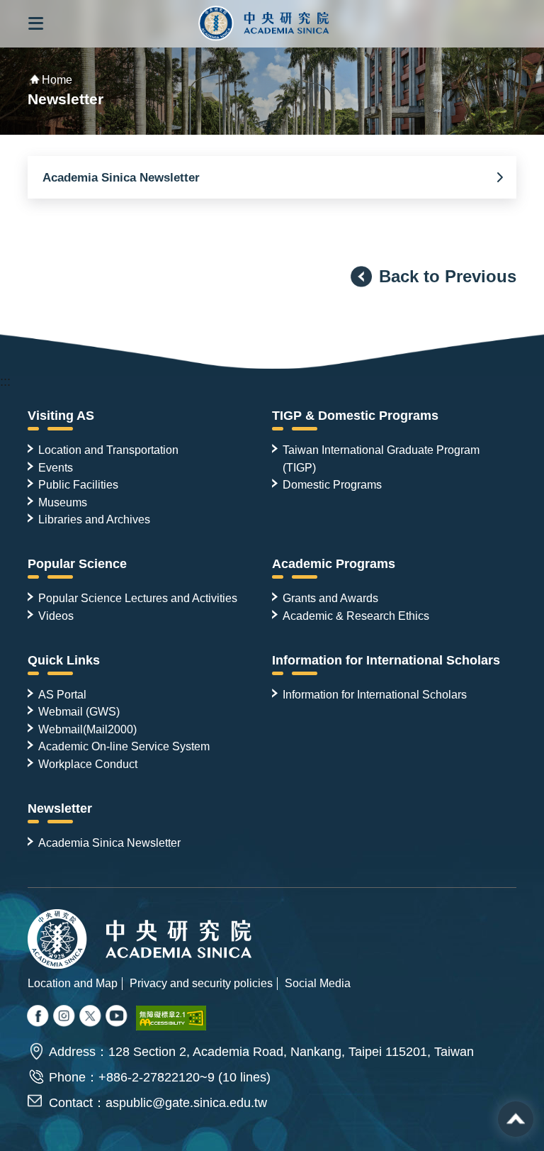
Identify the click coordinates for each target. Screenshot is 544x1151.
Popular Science (77, 564)
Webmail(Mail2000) (87, 729)
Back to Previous (447, 276)
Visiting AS (61, 415)
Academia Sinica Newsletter (121, 177)
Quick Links (64, 660)
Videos (56, 615)
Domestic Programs (332, 484)
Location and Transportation (108, 449)
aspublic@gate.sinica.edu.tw (186, 1103)
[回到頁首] (515, 1119)
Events (55, 467)
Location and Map (73, 983)
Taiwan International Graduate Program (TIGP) (381, 458)
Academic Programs (333, 564)
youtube (118, 1018)
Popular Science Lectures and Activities (137, 597)
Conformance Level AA (171, 1018)
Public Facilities (78, 484)
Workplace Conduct (87, 763)
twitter (65, 1018)
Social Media (318, 983)
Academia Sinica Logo (263, 24)
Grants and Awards (330, 597)
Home (57, 80)
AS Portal (62, 694)
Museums (62, 502)
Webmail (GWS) (79, 711)
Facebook (39, 1018)
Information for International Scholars (386, 660)
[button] (36, 24)
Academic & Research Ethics (356, 615)
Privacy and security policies (201, 983)
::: (5, 381)
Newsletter (60, 808)
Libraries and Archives (94, 519)
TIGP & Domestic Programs (355, 415)
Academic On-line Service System (124, 746)
